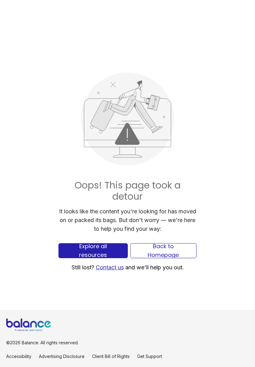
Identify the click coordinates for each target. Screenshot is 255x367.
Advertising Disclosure (62, 356)
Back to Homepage (163, 250)
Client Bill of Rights (111, 356)
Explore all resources (93, 250)
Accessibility (18, 356)
